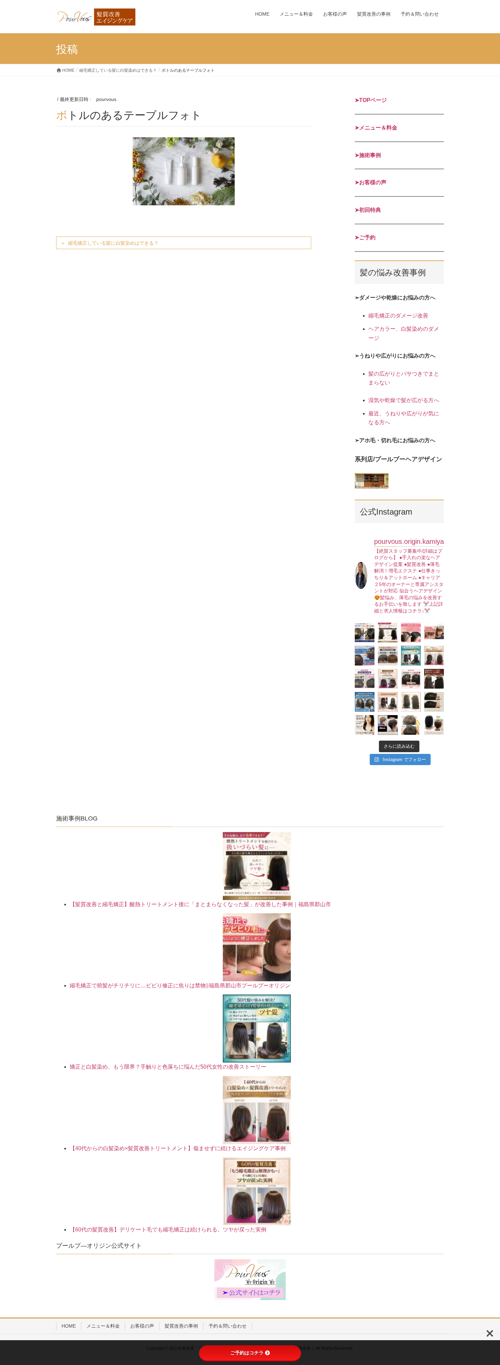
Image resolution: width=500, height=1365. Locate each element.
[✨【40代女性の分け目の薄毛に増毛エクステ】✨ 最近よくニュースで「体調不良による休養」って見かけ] (434, 702)
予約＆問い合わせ (228, 1326)
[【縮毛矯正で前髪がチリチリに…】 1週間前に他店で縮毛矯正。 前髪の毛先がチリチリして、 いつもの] (434, 632)
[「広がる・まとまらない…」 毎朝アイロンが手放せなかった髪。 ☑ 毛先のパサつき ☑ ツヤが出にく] (434, 656)
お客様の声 (142, 1326)
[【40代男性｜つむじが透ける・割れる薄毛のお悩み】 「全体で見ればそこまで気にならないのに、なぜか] (364, 632)
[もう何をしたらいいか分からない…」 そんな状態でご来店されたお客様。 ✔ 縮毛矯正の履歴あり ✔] (434, 679)
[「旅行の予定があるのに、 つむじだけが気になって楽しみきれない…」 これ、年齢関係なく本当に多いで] (411, 679)
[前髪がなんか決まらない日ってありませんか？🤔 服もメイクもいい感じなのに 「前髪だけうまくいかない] (411, 632)
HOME (69, 1326)
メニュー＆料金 (103, 1326)
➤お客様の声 (370, 182)
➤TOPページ (371, 100)
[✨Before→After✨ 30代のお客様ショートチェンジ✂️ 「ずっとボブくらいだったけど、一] (388, 725)
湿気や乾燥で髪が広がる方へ (403, 400)
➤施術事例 (368, 155)
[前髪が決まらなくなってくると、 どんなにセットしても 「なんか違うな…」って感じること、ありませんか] (388, 656)
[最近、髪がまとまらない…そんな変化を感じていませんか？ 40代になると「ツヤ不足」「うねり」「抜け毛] (364, 725)
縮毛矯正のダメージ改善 (398, 315)
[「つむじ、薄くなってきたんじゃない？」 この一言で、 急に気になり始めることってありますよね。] (364, 656)
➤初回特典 (368, 210)
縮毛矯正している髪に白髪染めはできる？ (113, 243)
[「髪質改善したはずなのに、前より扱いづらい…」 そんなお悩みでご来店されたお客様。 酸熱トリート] (388, 632)
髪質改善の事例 (181, 1326)
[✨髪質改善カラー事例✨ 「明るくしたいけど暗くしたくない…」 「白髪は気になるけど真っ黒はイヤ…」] (434, 725)
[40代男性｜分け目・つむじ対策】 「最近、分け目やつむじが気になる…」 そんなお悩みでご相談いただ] (364, 679)
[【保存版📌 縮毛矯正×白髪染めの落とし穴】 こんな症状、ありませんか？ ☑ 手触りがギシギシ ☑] (388, 702)
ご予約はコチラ (247, 1353)
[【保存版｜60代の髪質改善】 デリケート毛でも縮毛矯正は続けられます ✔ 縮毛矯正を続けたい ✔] (388, 679)
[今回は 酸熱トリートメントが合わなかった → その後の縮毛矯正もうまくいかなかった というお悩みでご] (411, 702)
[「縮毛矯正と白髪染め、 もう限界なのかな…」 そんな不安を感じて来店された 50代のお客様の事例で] (411, 656)
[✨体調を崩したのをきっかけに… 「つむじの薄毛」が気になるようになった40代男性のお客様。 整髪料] (411, 725)
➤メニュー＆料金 (376, 128)
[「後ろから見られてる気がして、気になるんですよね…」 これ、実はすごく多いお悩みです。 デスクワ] (364, 702)
